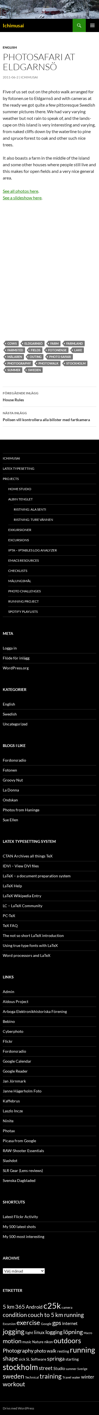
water (76, 1377)
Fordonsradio (14, 760)
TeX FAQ (10, 925)
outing (36, 356)
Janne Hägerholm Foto (22, 1091)
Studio (59, 1368)
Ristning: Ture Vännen (33, 520)
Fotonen (10, 770)
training (51, 1376)
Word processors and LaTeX (26, 955)
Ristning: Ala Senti (30, 509)
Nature (37, 1342)
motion (12, 1341)
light (29, 1332)
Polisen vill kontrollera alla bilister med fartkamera (46, 416)
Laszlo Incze (13, 1110)
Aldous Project (15, 1001)
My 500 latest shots (19, 1226)
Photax (9, 1130)
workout (14, 1384)
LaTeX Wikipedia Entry (22, 895)
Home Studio (19, 489)
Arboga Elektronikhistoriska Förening (35, 1011)
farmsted (15, 350)
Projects (11, 479)
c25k (52, 1305)
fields (35, 350)
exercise (28, 1322)
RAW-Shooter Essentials (23, 1150)
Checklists (17, 571)
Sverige (82, 1369)
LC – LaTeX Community (22, 905)
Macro (88, 1333)
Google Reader (15, 1071)
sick (22, 1359)
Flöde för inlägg (16, 658)
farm (54, 343)
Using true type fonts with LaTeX (30, 945)
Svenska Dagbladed (19, 1180)
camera (67, 1307)
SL (28, 1359)
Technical (32, 1377)
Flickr (8, 1041)
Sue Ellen (10, 819)
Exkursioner (19, 530)
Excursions (18, 540)
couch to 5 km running (56, 1314)
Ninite (8, 1120)
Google (46, 1324)
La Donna (11, 790)
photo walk (45, 1351)
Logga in (10, 648)
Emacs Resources (23, 560)
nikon (48, 1342)
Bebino (9, 1021)
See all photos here (20, 191)
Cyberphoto (13, 1031)
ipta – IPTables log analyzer (32, 550)
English (10, 47)
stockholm (76, 363)
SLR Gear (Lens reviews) (23, 1170)
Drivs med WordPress (18, 1408)
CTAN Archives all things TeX (28, 856)
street (46, 1368)
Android (34, 1307)
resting (63, 1351)
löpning (73, 1331)
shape (10, 1358)
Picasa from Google (19, 1140)
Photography (19, 363)
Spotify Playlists (23, 611)
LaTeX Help (12, 885)
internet (70, 1323)
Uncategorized (15, 724)
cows (12, 343)
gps (56, 1322)
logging (53, 1332)
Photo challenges (24, 591)
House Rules (20, 396)
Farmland (74, 343)
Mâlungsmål (19, 581)
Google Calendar (17, 1061)
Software (38, 1359)
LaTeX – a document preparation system (37, 875)
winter (87, 1377)
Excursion (9, 1324)
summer (13, 370)
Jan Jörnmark (14, 1081)
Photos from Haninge (21, 809)
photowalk (48, 363)
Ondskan (10, 800)
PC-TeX (9, 915)
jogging (13, 1331)
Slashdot (10, 1160)
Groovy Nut (13, 780)
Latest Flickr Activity (20, 1216)
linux (39, 1332)
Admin (8, 991)
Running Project (23, 601)
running (82, 1349)
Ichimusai (13, 25)
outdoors (67, 1340)
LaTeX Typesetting (18, 468)
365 (20, 1306)
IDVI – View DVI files (21, 866)
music (26, 1342)
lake (78, 350)
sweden (34, 370)
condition (15, 1314)
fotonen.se (57, 350)
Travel (66, 1377)
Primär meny (92, 25)
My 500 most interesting (23, 1236)
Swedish (10, 714)
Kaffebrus (11, 1101)
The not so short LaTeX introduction (33, 935)
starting (72, 1359)
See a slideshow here (22, 197)
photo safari (60, 356)
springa (56, 1358)
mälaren (14, 356)
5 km (8, 1306)
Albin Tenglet (20, 499)
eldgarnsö (33, 343)
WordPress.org (16, 668)
